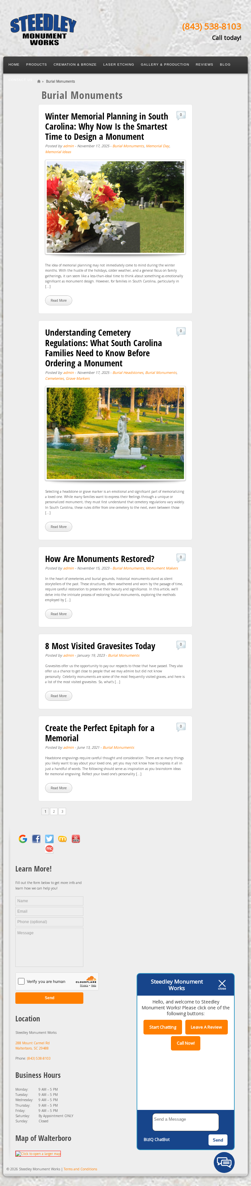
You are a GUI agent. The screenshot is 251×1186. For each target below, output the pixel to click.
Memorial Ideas (58, 151)
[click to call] (43, 42)
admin (68, 145)
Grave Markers (78, 378)
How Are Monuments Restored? (99, 559)
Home (14, 64)
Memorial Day (157, 145)
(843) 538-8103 (211, 26)
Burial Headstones (127, 372)
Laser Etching (118, 64)
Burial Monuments (128, 145)
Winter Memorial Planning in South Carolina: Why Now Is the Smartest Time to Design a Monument (106, 126)
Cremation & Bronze (75, 64)
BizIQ (149, 1139)
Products (36, 64)
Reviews (204, 64)
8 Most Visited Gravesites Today (100, 646)
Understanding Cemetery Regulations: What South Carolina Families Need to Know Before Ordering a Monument (103, 347)
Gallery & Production (165, 64)
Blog (225, 64)
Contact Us (20, 80)
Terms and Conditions (80, 1169)
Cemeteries (54, 378)
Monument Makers (162, 568)
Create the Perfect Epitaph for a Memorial (100, 733)
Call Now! (186, 1043)
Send (218, 1140)
